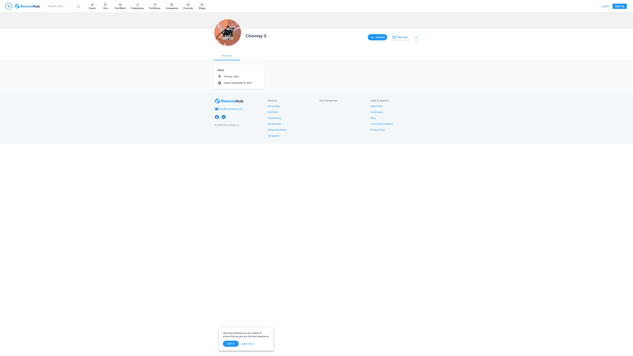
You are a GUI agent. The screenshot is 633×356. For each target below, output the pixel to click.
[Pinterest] (243, 117)
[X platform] (230, 117)
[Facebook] (217, 117)
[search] (64, 6)
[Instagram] (236, 117)
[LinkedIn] (223, 117)
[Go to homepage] (28, 6)
